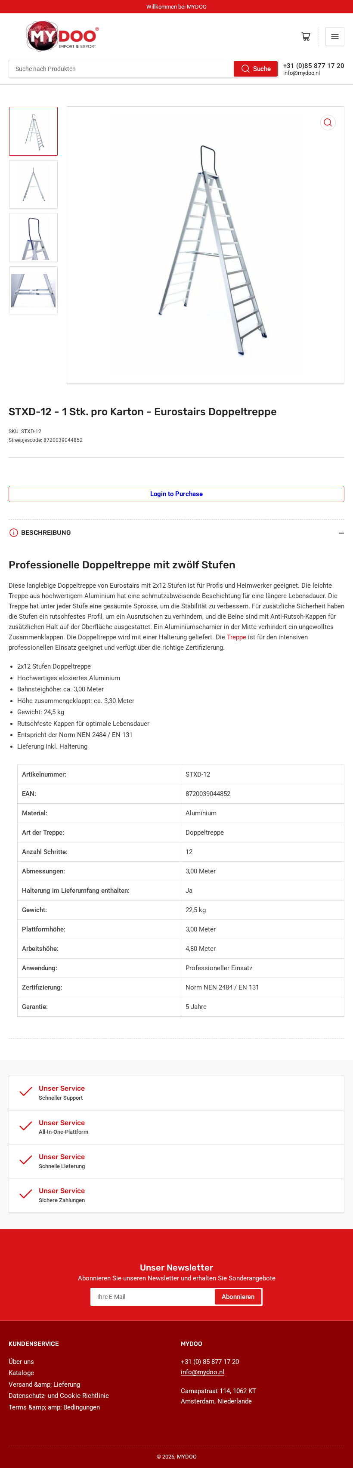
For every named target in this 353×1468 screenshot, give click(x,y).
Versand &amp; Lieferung (44, 1384)
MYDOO (187, 1456)
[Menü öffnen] (334, 36)
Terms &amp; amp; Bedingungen (54, 1407)
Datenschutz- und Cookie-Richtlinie (59, 1396)
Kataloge (21, 1373)
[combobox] (144, 69)
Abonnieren (238, 1297)
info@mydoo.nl (301, 73)
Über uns (21, 1362)
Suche (262, 69)
